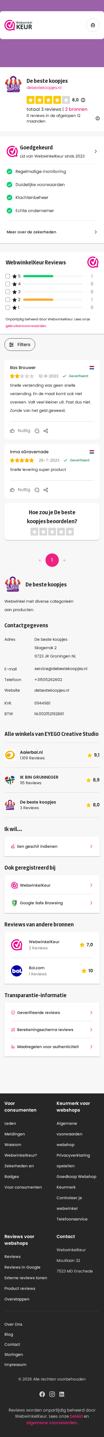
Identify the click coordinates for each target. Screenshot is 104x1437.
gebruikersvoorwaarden (26, 325)
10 (90, 971)
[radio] (30, 100)
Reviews (12, 1256)
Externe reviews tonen (25, 1278)
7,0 (90, 944)
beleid (76, 1416)
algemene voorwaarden (51, 1423)
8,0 (78, 100)
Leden (10, 1123)
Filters (24, 344)
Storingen (13, 1354)
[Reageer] (37, 430)
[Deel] (46, 430)
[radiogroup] (48, 100)
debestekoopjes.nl (44, 87)
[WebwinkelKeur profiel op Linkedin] (62, 1393)
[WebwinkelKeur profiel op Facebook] (42, 1393)
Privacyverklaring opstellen (73, 1160)
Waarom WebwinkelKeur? (20, 1150)
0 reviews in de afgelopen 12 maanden (53, 118)
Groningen (60, 656)
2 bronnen (76, 109)
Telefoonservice (72, 1219)
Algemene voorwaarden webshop (69, 1134)
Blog (8, 1334)
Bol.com (37, 968)
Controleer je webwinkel (69, 1203)
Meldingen (14, 1134)
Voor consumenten (23, 1187)
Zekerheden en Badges (19, 1171)
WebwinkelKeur (44, 942)
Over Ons (13, 1324)
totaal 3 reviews (44, 109)
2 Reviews (38, 948)
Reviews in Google (22, 1267)
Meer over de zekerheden (31, 232)
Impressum (15, 1364)
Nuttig (23, 430)
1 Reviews (38, 974)
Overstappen (16, 1299)
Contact (12, 1344)
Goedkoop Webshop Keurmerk (76, 1182)
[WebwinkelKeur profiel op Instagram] (52, 1393)
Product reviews (19, 1288)
